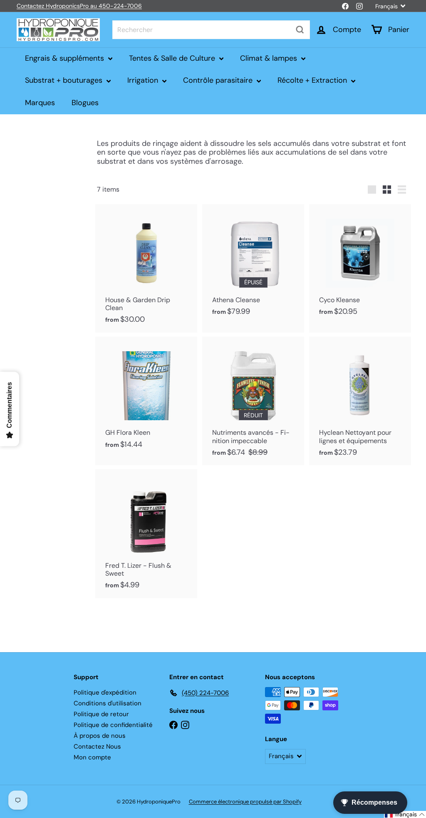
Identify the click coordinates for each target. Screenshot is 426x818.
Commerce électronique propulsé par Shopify (245, 801)
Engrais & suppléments (65, 58)
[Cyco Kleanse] (360, 264)
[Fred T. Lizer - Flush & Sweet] (146, 533)
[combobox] (211, 29)
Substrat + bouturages (64, 80)
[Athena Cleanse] (253, 264)
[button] (405, 814)
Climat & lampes (269, 58)
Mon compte (92, 757)
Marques (40, 103)
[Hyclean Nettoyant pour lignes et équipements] (360, 401)
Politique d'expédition (105, 692)
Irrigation (143, 80)
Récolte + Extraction (313, 80)
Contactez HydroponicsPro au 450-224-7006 (79, 6)
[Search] (300, 29)
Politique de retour (101, 714)
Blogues (85, 103)
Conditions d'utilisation (107, 703)
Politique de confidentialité (113, 725)
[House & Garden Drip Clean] (146, 268)
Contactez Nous (97, 746)
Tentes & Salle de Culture (173, 58)
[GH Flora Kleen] (146, 397)
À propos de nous (100, 736)
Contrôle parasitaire (219, 80)
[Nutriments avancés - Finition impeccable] (253, 401)
